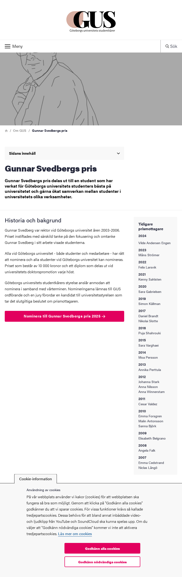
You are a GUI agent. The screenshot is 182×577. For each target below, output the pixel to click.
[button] (80, 46)
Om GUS (19, 130)
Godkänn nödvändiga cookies (102, 561)
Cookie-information (35, 478)
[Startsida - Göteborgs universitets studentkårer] (91, 20)
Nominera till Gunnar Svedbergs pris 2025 (62, 316)
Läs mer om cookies (75, 533)
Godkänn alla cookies (102, 548)
